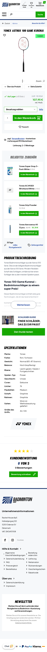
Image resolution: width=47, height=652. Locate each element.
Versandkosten (18, 138)
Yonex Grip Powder (28, 205)
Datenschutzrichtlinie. (23, 623)
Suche (40, 14)
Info (41, 109)
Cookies (20, 540)
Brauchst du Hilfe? (38, 23)
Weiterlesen (23, 304)
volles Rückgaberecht (15, 246)
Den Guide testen (23, 331)
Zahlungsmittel (37, 245)
